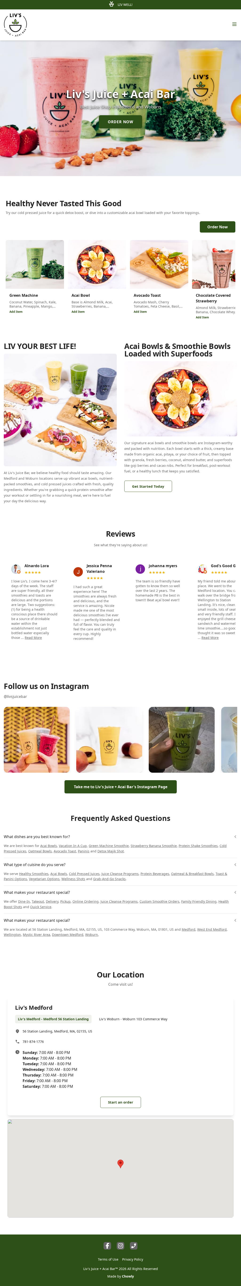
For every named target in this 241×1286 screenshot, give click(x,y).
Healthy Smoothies (33, 873)
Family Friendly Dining (199, 901)
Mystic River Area (36, 934)
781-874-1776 (33, 1041)
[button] (37, 740)
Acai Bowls (48, 845)
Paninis (83, 851)
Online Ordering (85, 901)
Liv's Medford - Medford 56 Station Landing (53, 1019)
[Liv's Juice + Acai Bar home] (15, 25)
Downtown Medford (67, 934)
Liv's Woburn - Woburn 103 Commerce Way (133, 1019)
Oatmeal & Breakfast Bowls (192, 873)
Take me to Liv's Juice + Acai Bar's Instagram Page (120, 786)
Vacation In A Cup (73, 845)
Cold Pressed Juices (84, 873)
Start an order (120, 1102)
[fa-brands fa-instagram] (120, 1246)
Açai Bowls (58, 873)
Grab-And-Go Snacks (109, 879)
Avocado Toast (65, 851)
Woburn (91, 934)
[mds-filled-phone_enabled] (133, 1246)
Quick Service (40, 907)
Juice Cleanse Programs (120, 873)
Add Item (16, 312)
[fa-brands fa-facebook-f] (107, 1246)
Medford (188, 929)
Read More (33, 637)
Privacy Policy (132, 1259)
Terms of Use (108, 1259)
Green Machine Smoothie (109, 845)
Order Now (217, 227)
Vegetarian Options (44, 879)
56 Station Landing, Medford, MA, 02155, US (57, 1031)
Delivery (52, 901)
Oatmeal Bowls (40, 851)
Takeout (38, 901)
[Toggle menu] (234, 24)
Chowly (128, 1276)
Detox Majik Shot (110, 851)
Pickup (65, 901)
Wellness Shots (73, 879)
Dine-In (24, 901)
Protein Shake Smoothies (198, 845)
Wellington (12, 934)
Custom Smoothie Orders (159, 901)
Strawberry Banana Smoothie (154, 845)
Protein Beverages (155, 873)
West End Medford (212, 929)
